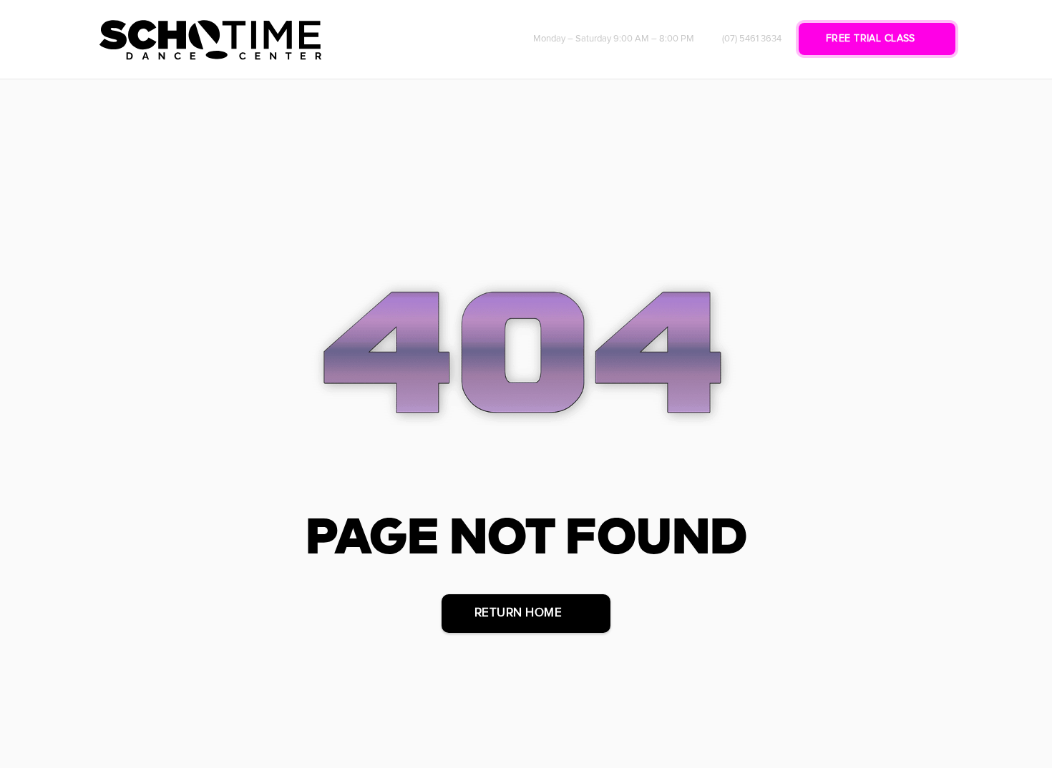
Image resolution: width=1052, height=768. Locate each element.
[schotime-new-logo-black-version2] (212, 39)
